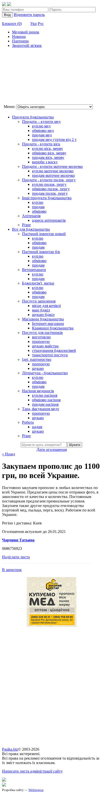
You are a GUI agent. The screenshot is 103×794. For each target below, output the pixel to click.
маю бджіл (41, 310)
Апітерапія (31, 216)
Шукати (74, 445)
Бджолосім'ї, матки (38, 283)
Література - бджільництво (45, 373)
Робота (28, 422)
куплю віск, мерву (47, 148)
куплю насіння (44, 395)
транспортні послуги (50, 355)
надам (37, 427)
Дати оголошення (51, 449)
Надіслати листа (16, 557)
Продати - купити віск (41, 144)
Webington (36, 790)
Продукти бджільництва (33, 117)
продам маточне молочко (53, 175)
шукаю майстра (45, 346)
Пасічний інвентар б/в (41, 252)
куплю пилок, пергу (49, 184)
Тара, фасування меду (40, 409)
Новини (19, 36)
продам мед (42, 135)
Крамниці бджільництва (53, 328)
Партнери (20, 41)
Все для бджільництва (31, 229)
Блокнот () (12, 23)
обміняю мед (43, 130)
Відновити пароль (29, 14)
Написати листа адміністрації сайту (32, 771)
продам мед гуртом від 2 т (54, 139)
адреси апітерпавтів (49, 220)
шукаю (38, 368)
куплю (37, 202)
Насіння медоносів (38, 391)
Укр (33, 23)
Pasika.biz (10, 749)
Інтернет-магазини (48, 323)
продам (38, 207)
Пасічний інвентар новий (44, 234)
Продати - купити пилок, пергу (49, 180)
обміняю (39, 211)
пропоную (41, 341)
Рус (41, 23)
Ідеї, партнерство (36, 359)
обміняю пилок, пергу (51, 189)
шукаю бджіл (43, 314)
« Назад (8, 454)
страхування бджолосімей (54, 350)
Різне (26, 225)
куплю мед (41, 126)
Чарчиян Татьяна (18, 540)
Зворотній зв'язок (27, 45)
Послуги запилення (39, 301)
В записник (12, 570)
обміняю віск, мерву (49, 153)
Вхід (7, 15)
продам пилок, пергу (50, 193)
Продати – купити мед (41, 121)
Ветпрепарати (34, 270)
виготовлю (41, 337)
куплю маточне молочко (53, 171)
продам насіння (45, 404)
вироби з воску (45, 162)
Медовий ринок (25, 32)
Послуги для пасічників (42, 332)
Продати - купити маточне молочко (52, 166)
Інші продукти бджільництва (47, 198)
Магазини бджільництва (43, 319)
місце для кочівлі (46, 305)
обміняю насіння (46, 400)
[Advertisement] (27, 77)
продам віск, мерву (48, 157)
